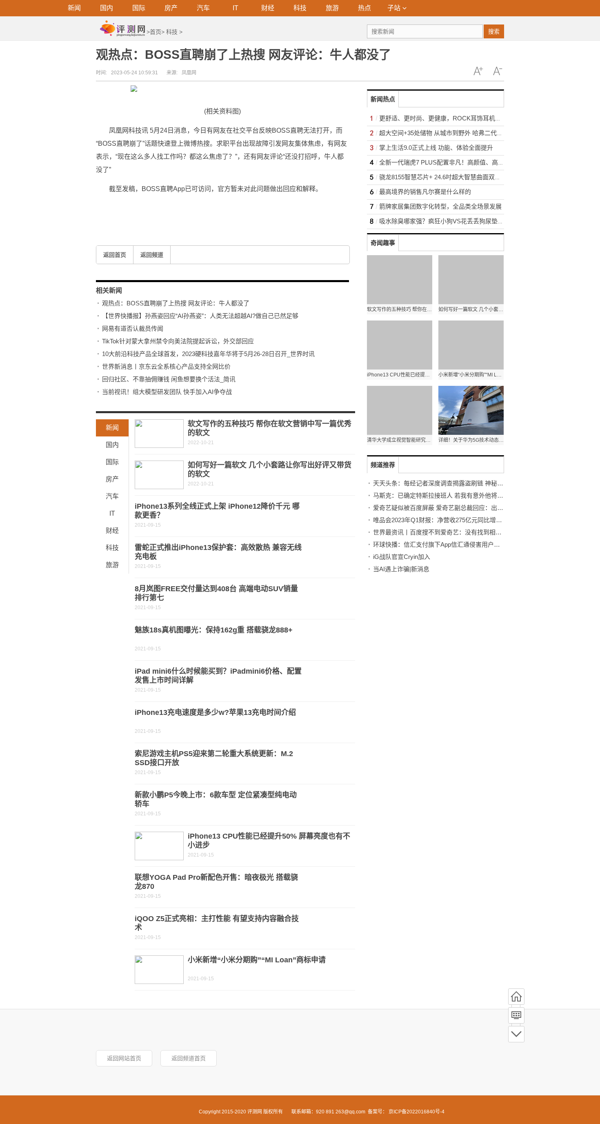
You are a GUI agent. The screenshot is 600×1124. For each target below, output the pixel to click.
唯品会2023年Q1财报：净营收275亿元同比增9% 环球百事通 (455, 519)
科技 (300, 7)
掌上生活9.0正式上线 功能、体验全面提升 (436, 147)
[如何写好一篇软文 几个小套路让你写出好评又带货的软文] (159, 475)
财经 (267, 7)
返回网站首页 (124, 1058)
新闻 (74, 7)
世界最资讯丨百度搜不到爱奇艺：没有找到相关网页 (443, 532)
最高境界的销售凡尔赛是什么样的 (425, 191)
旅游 (332, 7)
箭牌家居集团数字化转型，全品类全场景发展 (440, 206)
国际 (138, 7)
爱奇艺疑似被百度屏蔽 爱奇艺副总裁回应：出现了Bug (446, 507)
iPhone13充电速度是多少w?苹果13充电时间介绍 (215, 712)
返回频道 (151, 255)
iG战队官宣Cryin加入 (401, 556)
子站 (393, 7)
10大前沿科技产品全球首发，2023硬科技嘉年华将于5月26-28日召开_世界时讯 (208, 353)
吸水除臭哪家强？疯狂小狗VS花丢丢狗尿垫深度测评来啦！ (459, 221)
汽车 (203, 7)
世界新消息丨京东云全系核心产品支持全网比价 (166, 366)
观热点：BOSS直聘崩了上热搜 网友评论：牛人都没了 (175, 303)
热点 (364, 7)
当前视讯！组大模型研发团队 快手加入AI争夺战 (167, 391)
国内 (106, 7)
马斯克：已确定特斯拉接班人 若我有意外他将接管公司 (447, 495)
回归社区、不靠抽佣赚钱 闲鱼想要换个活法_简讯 (169, 379)
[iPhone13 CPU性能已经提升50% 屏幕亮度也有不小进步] (159, 846)
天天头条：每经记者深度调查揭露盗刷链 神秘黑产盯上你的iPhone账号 (468, 483)
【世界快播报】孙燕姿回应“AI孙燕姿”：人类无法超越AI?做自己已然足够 (200, 315)
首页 (155, 32)
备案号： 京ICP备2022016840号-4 (406, 1112)
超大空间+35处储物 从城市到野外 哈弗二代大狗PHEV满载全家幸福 (470, 132)
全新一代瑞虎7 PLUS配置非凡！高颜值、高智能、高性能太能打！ (469, 162)
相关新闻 (109, 290)
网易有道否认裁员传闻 (132, 328)
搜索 (494, 31)
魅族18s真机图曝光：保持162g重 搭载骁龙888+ (214, 630)
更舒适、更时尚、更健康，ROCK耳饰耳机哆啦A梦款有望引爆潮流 (469, 118)
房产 (171, 7)
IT (235, 7)
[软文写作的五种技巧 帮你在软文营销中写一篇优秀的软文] (159, 433)
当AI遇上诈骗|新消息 (401, 568)
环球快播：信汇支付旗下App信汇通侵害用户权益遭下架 (448, 544)
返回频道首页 (188, 1058)
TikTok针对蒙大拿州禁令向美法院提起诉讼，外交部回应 (178, 341)
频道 (516, 1015)
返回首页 (114, 255)
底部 (516, 1034)
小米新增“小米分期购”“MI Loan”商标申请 (257, 960)
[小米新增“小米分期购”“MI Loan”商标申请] (159, 969)
